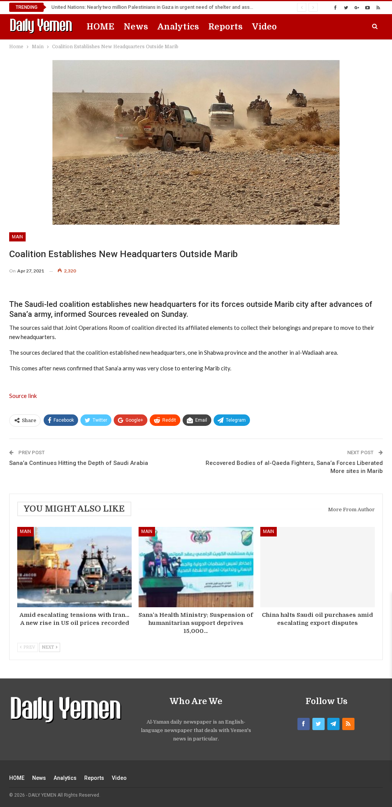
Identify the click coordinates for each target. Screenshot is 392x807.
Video (264, 26)
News (136, 26)
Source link (23, 395)
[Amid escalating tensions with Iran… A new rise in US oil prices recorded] (74, 567)
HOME (100, 26)
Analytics (178, 26)
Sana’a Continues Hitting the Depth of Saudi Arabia (78, 463)
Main (17, 237)
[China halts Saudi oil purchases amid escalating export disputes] (317, 567)
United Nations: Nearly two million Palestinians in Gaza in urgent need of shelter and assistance (158, 7)
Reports (225, 26)
